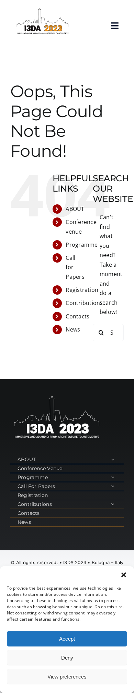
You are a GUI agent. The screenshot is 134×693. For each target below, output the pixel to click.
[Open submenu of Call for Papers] (112, 486)
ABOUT (75, 209)
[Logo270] (42, 9)
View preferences (67, 677)
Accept (67, 639)
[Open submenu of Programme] (112, 477)
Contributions (84, 303)
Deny (67, 658)
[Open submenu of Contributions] (112, 504)
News (73, 329)
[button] (123, 574)
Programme (82, 244)
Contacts (77, 316)
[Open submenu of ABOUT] (112, 459)
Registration (82, 290)
